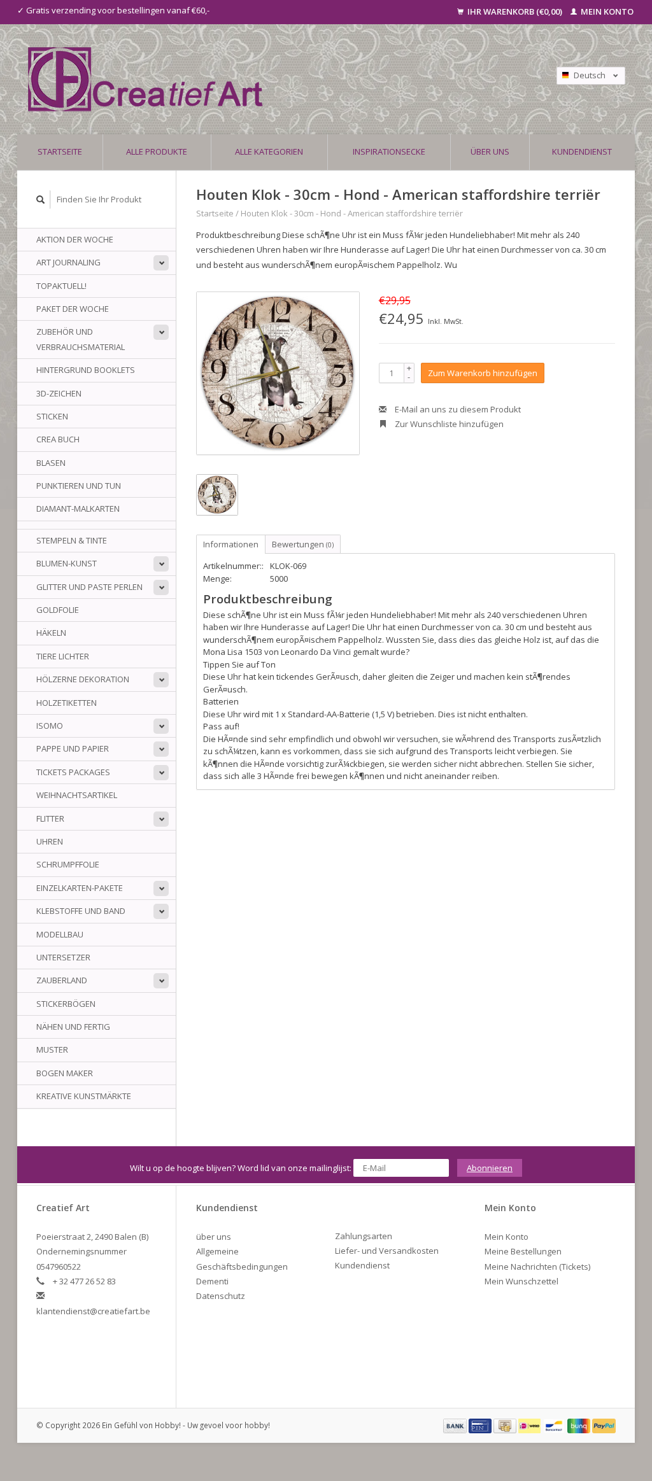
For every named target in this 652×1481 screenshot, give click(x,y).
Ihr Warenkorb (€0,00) (514, 11)
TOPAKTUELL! (61, 285)
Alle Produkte (156, 151)
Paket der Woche (72, 308)
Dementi (212, 1281)
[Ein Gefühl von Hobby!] (252, 79)
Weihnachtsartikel (76, 795)
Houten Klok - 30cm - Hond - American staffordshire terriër (352, 213)
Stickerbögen (66, 1003)
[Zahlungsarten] (456, 1425)
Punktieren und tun (78, 485)
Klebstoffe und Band (80, 910)
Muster (52, 1049)
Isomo (49, 725)
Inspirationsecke (389, 151)
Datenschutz (220, 1296)
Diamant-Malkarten (78, 508)
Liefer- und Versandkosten (387, 1250)
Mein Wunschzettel (521, 1281)
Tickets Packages (73, 772)
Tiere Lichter (62, 656)
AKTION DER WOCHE (74, 239)
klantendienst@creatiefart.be (93, 1311)
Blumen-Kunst (66, 563)
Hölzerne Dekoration (82, 679)
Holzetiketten (66, 702)
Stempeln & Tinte (71, 540)
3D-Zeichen (59, 393)
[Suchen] (40, 199)
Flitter (50, 818)
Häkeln (51, 632)
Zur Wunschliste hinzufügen (448, 424)
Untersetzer (63, 957)
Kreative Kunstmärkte (83, 1096)
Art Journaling (68, 262)
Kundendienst (582, 151)
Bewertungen (303, 544)
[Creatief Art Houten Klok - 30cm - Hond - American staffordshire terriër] (278, 373)
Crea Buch (58, 439)
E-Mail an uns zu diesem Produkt (457, 409)
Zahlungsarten (363, 1236)
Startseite (60, 151)
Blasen (51, 462)
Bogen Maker (64, 1073)
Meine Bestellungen (523, 1251)
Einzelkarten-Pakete (79, 888)
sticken (52, 416)
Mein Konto (606, 11)
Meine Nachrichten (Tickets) (537, 1266)
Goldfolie (57, 609)
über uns (490, 151)
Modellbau (59, 934)
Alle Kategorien (269, 151)
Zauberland (61, 980)
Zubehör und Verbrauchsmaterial (80, 339)
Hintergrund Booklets (85, 370)
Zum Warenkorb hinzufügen (482, 373)
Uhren (49, 841)
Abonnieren (490, 1168)
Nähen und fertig (73, 1026)
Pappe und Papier (72, 748)
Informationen (231, 544)
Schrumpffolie (67, 864)
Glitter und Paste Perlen (89, 587)
